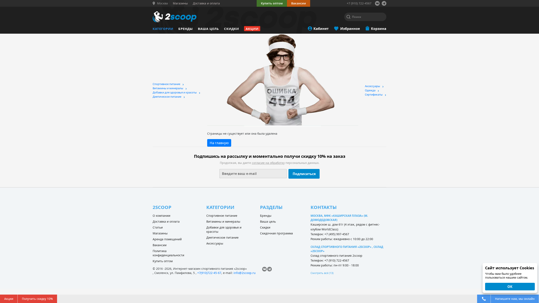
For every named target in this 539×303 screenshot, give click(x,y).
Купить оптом (272, 3)
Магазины (160, 233)
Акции (252, 29)
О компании (161, 216)
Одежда (370, 90)
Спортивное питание (166, 84)
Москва (162, 3)
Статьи (158, 227)
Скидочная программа (276, 233)
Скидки (231, 29)
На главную (219, 143)
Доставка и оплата (166, 221)
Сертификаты (374, 94)
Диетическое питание (167, 96)
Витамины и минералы (168, 88)
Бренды (185, 29)
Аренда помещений (167, 239)
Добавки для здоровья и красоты (175, 92)
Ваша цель (208, 29)
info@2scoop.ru (244, 273)
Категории (163, 29)
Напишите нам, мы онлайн (515, 299)
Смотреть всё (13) (322, 273)
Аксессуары (372, 86)
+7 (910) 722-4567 (359, 3)
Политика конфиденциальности (168, 253)
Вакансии (160, 245)
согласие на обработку (268, 163)
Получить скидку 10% (37, 299)
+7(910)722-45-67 (209, 273)
